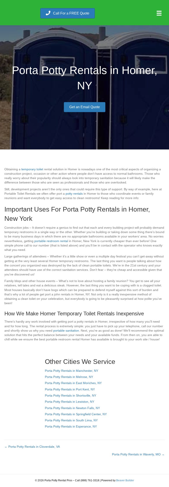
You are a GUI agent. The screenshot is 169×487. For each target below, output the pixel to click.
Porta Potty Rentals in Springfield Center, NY (76, 414)
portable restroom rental (51, 241)
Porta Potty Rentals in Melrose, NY (69, 377)
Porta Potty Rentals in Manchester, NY (71, 370)
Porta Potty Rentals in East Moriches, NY (73, 383)
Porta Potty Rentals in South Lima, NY (71, 420)
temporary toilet (32, 169)
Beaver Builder (125, 480)
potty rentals (74, 193)
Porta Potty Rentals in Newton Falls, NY (72, 408)
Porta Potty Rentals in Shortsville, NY (70, 395)
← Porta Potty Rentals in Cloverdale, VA (32, 446)
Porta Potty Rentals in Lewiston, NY (69, 401)
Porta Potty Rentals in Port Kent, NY (70, 389)
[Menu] (159, 13)
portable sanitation (66, 330)
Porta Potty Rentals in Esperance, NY (71, 426)
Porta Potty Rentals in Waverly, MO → (138, 454)
